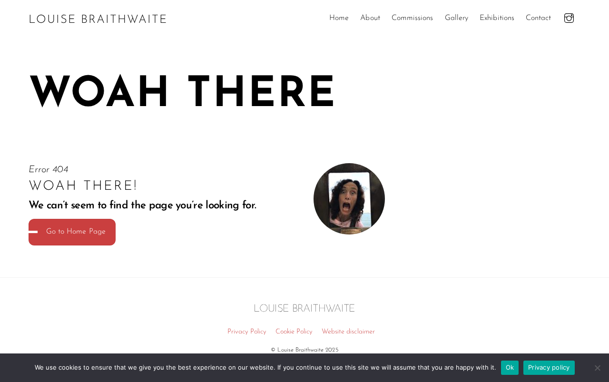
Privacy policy (549, 367)
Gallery (456, 18)
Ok (510, 367)
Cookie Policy (294, 331)
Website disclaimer (348, 331)
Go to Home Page (76, 231)
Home (339, 18)
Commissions (412, 18)
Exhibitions (497, 18)
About (370, 18)
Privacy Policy (247, 331)
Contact (538, 18)
